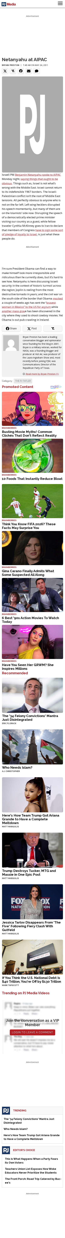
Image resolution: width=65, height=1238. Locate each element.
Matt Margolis (10, 827)
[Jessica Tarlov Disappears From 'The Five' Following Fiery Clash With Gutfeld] (32, 901)
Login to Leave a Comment (32, 1032)
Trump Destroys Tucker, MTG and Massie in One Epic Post (29, 872)
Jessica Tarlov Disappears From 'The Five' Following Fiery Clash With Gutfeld (31, 926)
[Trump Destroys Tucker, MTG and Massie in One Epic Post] (32, 850)
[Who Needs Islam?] (32, 747)
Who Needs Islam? (17, 767)
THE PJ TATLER (23, 381)
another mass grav (13, 311)
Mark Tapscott (10, 985)
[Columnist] (12, 342)
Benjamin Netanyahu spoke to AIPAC (38, 174)
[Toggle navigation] (60, 4)
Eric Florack (9, 723)
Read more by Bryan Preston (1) (42, 373)
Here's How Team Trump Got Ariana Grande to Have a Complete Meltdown (30, 819)
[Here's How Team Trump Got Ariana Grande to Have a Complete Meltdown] (32, 794)
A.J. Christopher (11, 771)
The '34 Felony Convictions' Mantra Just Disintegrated (30, 718)
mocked (58, 298)
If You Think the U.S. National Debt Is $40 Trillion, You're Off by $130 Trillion (31, 979)
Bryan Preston (10, 65)
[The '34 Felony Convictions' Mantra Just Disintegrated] (32, 695)
